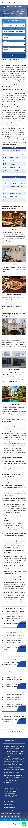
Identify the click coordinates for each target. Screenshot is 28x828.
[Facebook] (2, 817)
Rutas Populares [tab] (8, 805)
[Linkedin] (15, 817)
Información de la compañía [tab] (11, 741)
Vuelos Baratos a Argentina (13, 11)
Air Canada (17, 168)
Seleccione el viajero (6, 47)
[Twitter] (5, 817)
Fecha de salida (5, 35)
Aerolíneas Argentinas (20, 154)
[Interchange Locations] (15, 28)
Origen (3, 22)
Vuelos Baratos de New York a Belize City (14, 638)
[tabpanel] (14, 771)
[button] (24, 823)
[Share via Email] (19, 732)
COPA (15, 164)
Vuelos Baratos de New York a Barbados (14, 636)
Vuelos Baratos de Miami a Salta (12, 682)
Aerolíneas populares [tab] (9, 808)
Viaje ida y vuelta (9, 20)
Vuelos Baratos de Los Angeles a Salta (13, 687)
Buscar (14, 57)
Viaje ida (19, 20)
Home (3, 9)
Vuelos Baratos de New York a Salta (13, 685)
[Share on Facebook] (14, 732)
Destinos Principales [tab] (9, 802)
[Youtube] (19, 817)
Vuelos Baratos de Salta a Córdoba (12, 698)
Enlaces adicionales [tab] (9, 811)
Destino (3, 29)
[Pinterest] (12, 817)
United (11, 158)
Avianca (12, 154)
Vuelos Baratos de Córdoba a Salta (12, 675)
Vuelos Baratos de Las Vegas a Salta (13, 680)
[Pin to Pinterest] (17, 732)
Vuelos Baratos (9, 9)
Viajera (5, 50)
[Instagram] (8, 817)
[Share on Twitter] (15, 732)
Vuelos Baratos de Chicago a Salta (12, 678)
